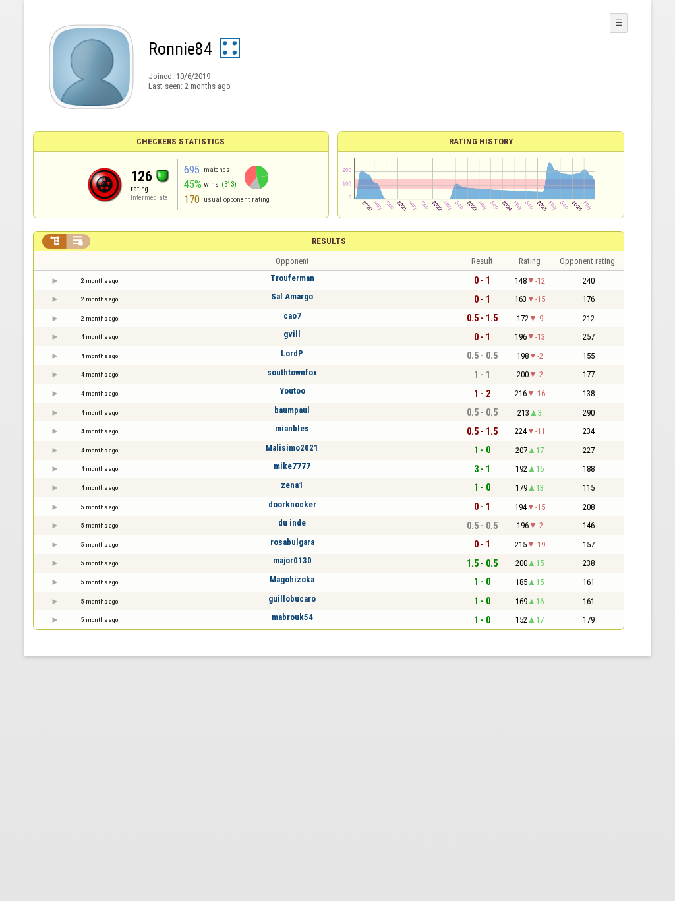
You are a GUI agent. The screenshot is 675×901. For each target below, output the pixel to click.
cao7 (292, 316)
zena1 (292, 485)
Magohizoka (292, 579)
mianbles (292, 428)
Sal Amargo (292, 296)
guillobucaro (292, 599)
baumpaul (292, 410)
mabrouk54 (292, 617)
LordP (292, 353)
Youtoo (292, 391)
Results (329, 241)
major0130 (292, 560)
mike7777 (292, 466)
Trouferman (292, 278)
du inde (292, 523)
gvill (292, 334)
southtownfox (292, 372)
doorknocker (292, 504)
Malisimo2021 (292, 447)
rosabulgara (292, 542)
